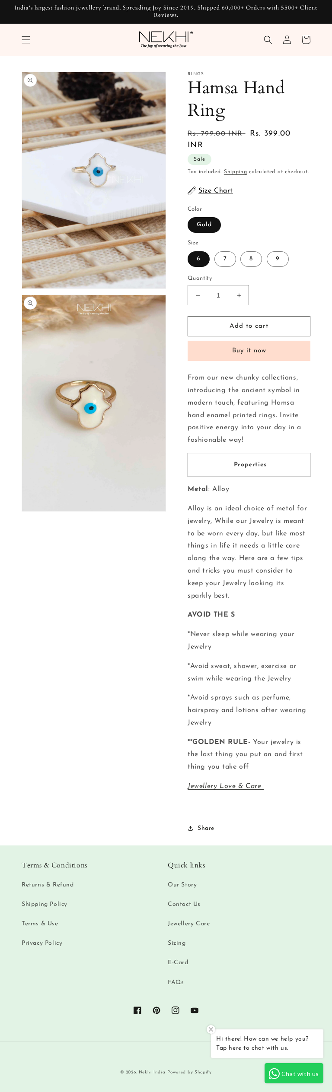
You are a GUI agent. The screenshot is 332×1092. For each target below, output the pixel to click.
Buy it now (249, 351)
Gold (204, 225)
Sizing (177, 943)
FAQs (176, 982)
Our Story (182, 885)
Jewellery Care (189, 924)
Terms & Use (40, 924)
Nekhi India (152, 1072)
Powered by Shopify (189, 1072)
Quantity (200, 278)
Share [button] (206, 828)
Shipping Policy (44, 904)
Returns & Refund (48, 885)
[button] (25, 39)
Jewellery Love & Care (226, 786)
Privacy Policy (42, 943)
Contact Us (184, 904)
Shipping (235, 171)
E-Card (178, 962)
